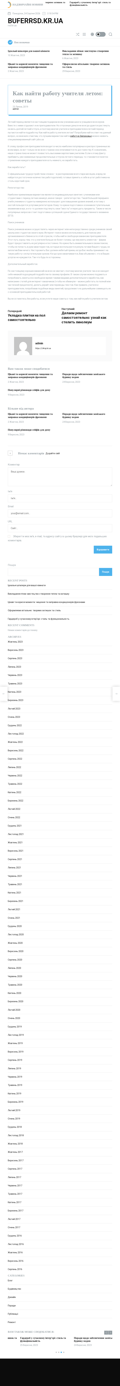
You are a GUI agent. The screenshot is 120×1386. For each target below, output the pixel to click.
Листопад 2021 (16, 834)
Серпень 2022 (15, 759)
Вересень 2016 (15, 1261)
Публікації (13, 1314)
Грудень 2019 (15, 1026)
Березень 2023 (15, 700)
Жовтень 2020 (15, 943)
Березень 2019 (15, 1102)
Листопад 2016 (16, 1244)
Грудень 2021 (15, 825)
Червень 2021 (15, 876)
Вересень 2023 (15, 650)
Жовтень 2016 (15, 1252)
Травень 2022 (15, 784)
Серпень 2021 (15, 859)
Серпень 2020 (15, 959)
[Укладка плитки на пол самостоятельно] (4, 694)
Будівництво (14, 1289)
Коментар (14, 464)
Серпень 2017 (15, 1169)
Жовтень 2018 (15, 1143)
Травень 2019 (15, 1085)
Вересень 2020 (15, 951)
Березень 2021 (15, 901)
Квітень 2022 (14, 792)
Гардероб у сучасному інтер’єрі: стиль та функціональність (38, 619)
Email (11, 506)
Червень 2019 (15, 1077)
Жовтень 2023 (15, 641)
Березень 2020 (15, 1001)
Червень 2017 (15, 1185)
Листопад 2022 (16, 733)
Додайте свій (53, 453)
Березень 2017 (15, 1210)
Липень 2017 (14, 1177)
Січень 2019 (14, 1118)
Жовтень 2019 (15, 1043)
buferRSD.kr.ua (35, 20)
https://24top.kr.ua (43, 348)
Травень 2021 (15, 884)
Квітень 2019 (14, 1093)
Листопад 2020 (16, 934)
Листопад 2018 (16, 1135)
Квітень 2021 (14, 892)
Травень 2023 (15, 683)
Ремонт (12, 1322)
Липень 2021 (14, 867)
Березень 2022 (15, 800)
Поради (12, 1305)
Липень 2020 (14, 968)
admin (16, 109)
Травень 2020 (15, 985)
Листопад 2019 (16, 1035)
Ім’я (10, 491)
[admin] (23, 346)
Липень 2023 (14, 667)
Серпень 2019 (15, 1060)
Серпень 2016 (15, 1269)
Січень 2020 (14, 1018)
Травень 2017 (15, 1194)
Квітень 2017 (14, 1202)
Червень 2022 (15, 775)
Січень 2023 (14, 717)
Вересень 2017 (15, 1160)
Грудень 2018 (15, 1127)
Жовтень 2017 (15, 1152)
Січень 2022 (14, 817)
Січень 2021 (14, 918)
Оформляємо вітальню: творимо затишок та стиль (34, 610)
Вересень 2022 (15, 750)
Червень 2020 (15, 976)
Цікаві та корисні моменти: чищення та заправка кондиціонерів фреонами (30, 375)
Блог (10, 1280)
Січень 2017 (14, 1227)
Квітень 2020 (14, 993)
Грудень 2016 (15, 1235)
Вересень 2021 (15, 851)
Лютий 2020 (14, 1010)
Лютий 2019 (14, 1110)
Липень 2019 (14, 1068)
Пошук (12, 565)
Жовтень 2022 (15, 742)
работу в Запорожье (81, 136)
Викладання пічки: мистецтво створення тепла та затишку (38, 594)
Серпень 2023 (15, 658)
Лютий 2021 (14, 909)
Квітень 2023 (14, 692)
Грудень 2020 (15, 926)
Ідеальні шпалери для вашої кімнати (29, 51)
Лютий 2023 (14, 708)
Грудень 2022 (15, 725)
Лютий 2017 (14, 1219)
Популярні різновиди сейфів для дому (29, 390)
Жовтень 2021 (15, 842)
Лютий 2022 (14, 809)
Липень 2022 (14, 767)
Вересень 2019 (15, 1051)
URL (10, 521)
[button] (106, 1333)
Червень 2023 (15, 675)
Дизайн (12, 1297)
